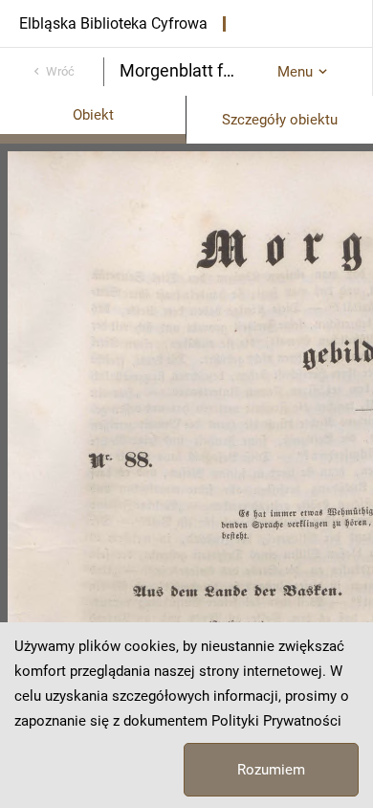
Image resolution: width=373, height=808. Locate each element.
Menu (295, 71)
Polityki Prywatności (276, 720)
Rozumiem (271, 769)
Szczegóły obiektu (280, 119)
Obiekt (93, 114)
